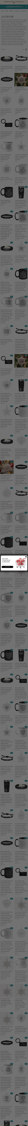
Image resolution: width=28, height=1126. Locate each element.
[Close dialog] (26, 556)
